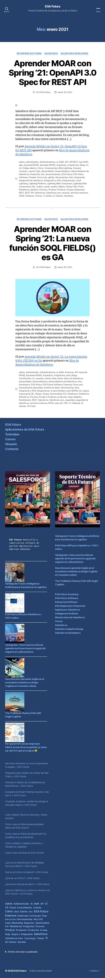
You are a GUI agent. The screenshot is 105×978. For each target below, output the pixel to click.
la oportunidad (58, 390)
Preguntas (28, 926)
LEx (80, 390)
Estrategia (35, 915)
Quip (70, 397)
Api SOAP (83, 162)
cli (20, 168)
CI (87, 165)
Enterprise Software (29, 53)
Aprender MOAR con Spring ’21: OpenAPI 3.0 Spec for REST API (52, 72)
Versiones (68, 196)
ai (57, 162)
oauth (46, 186)
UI (54, 196)
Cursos (10, 439)
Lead (78, 180)
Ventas (12, 942)
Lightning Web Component (59, 183)
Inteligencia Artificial (66, 613)
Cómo (40, 168)
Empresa (67, 384)
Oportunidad (56, 394)
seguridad (70, 400)
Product (52, 189)
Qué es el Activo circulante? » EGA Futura (26, 872)
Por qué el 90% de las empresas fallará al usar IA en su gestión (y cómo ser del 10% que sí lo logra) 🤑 (26, 747)
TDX (65, 403)
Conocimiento (24, 907)
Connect (77, 168)
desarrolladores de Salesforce (63, 381)
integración (79, 177)
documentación (53, 174)
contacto (23, 171)
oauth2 (53, 186)
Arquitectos (73, 165)
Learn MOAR (71, 390)
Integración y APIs (52, 180)
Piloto (81, 186)
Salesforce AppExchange (69, 629)
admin (22, 162)
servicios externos (79, 192)
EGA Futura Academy (67, 594)
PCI (64, 394)
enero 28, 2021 (65, 267)
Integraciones (68, 180)
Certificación (25, 378)
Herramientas (61, 177)
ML (33, 186)
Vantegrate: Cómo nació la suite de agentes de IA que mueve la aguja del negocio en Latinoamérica (25, 648)
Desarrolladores (62, 171)
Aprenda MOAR (31, 165)
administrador (32, 162)
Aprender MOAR (47, 165)
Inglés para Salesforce (67, 609)
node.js (39, 186)
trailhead (75, 403)
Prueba (70, 189)
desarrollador (47, 171)
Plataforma (24, 189)
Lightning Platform (37, 183)
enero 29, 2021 (65, 92)
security (65, 192)
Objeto (61, 186)
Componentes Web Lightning (58, 168)
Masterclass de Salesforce (70, 617)
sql (61, 403)
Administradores (47, 162)
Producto (61, 189)
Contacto (12, 449)
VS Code (31, 406)
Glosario (11, 444)
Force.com (42, 177)
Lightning (23, 183)
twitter (49, 196)
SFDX (50, 403)
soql (57, 403)
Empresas (23, 915)
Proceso (43, 189)
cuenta (31, 171)
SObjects (29, 196)
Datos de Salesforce (73, 378)
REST (21, 192)
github (51, 177)
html (71, 177)
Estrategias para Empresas (70, 605)
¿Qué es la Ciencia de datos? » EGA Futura (27, 884)
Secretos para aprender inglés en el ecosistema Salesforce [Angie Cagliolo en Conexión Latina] (24, 682)
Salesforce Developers (74, 53)
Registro (78, 397)
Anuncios (69, 372)
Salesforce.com (53, 192)
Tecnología (30, 938)
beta (68, 375)
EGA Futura (52, 6)
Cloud (12, 907)
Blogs (82, 165)
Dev (43, 174)
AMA (61, 162)
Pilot (75, 186)
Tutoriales (12, 434)
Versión (59, 196)
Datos (60, 378)
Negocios (29, 923)
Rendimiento (25, 400)
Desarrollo (35, 174)
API (66, 162)
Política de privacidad (40, 970)
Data (38, 171)
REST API (29, 192)
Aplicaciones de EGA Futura (24, 429)
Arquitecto (61, 165)
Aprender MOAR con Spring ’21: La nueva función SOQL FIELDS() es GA (52, 243)
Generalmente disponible (31, 387)
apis (21, 165)
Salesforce (51, 53)
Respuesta (79, 189)
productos (62, 397)
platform (34, 189)
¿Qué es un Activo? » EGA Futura (22, 878)
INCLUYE (38, 919)
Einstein (32, 177)
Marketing (17, 923)
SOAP (21, 196)
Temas (38, 196)
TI (43, 196)
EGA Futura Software (52, 384)
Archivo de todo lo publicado (22, 951)
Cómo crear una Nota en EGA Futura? (24, 852)
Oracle (58, 621)
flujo (44, 915)
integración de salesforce (31, 180)
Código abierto (29, 168)
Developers (24, 384)
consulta (39, 378)
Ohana (69, 186)
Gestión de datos (52, 387)
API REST (73, 162)
